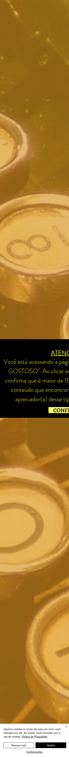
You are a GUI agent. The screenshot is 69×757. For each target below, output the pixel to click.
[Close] (64, 728)
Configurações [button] (34, 752)
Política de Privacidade (34, 736)
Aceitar (51, 745)
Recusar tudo (18, 745)
